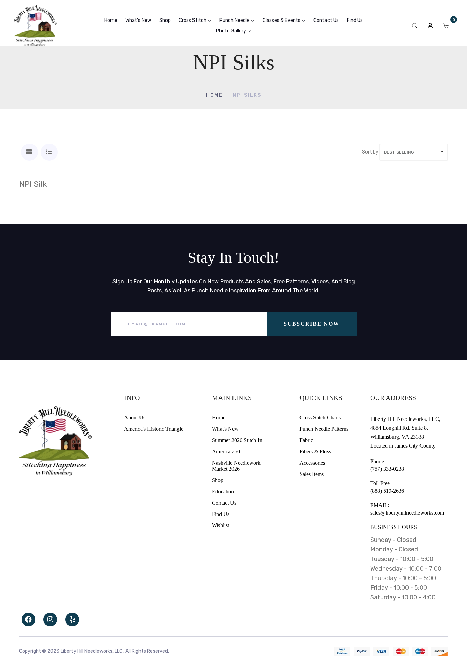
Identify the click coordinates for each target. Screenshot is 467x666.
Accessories (312, 463)
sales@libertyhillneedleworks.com (407, 513)
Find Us (220, 514)
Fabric (306, 440)
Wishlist (220, 525)
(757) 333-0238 (387, 469)
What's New (225, 429)
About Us (134, 418)
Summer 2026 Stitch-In (237, 440)
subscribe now (311, 324)
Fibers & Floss (315, 451)
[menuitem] (111, 20)
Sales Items (311, 474)
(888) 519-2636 (387, 491)
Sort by (370, 152)
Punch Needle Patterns (323, 429)
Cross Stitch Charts (320, 418)
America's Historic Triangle (153, 429)
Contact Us (224, 503)
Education (223, 491)
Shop (217, 480)
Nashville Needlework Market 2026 (236, 466)
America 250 (226, 451)
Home (214, 95)
